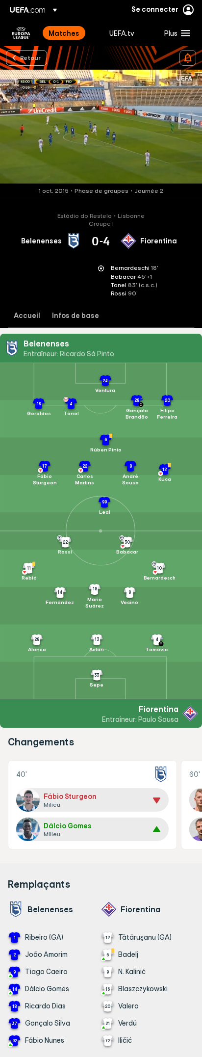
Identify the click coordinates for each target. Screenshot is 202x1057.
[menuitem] (70, 33)
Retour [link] (30, 57)
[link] (64, 33)
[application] (101, 127)
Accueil (27, 315)
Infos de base (75, 315)
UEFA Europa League (21, 33)
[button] (175, 33)
